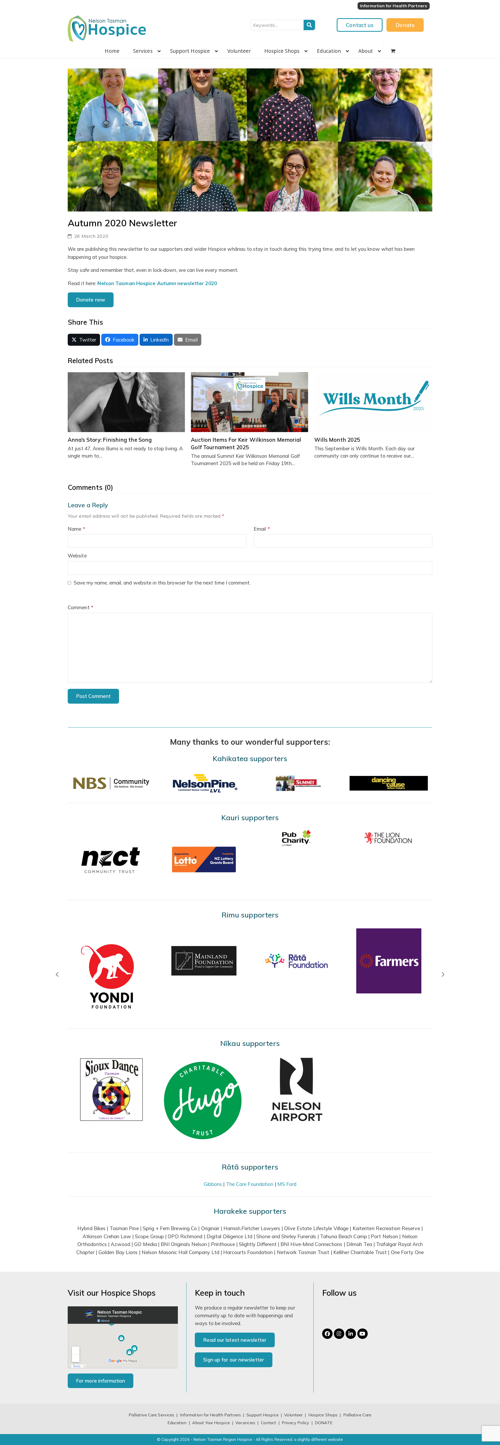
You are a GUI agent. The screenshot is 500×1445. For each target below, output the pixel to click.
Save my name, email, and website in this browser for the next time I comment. (162, 583)
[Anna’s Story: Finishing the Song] (126, 402)
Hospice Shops (323, 1414)
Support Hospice (262, 1414)
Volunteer (293, 1414)
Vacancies (245, 1422)
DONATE (324, 1422)
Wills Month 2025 (337, 439)
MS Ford (287, 1184)
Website (77, 556)
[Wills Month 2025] (373, 402)
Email (262, 529)
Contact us (359, 25)
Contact (269, 1422)
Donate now (90, 300)
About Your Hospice (211, 1422)
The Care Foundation (249, 1184)
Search (309, 25)
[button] (393, 51)
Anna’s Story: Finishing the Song (110, 439)
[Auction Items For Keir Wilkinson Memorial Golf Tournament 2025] (249, 402)
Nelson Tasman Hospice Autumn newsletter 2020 (157, 283)
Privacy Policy (295, 1422)
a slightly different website (318, 1439)
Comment (80, 607)
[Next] (443, 974)
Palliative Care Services (151, 1414)
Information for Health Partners (210, 1414)
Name (76, 529)
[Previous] (57, 974)
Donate (405, 25)
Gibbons (213, 1184)
